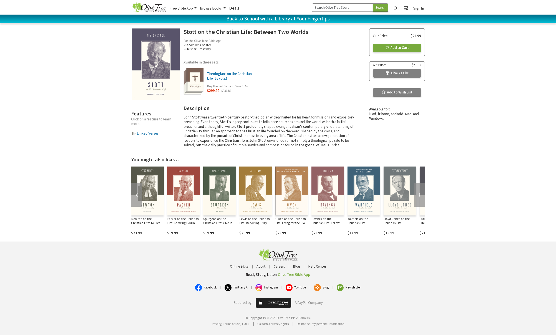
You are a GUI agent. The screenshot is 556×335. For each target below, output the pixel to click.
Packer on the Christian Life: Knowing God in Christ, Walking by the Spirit (183, 225)
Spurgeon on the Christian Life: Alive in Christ (217, 223)
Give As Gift (399, 73)
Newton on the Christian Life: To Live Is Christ (147, 223)
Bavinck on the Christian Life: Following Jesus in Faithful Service (327, 223)
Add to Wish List (399, 92)
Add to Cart (399, 47)
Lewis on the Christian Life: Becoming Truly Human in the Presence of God (255, 225)
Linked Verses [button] (148, 133)
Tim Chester (202, 45)
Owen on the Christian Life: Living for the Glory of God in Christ (291, 223)
